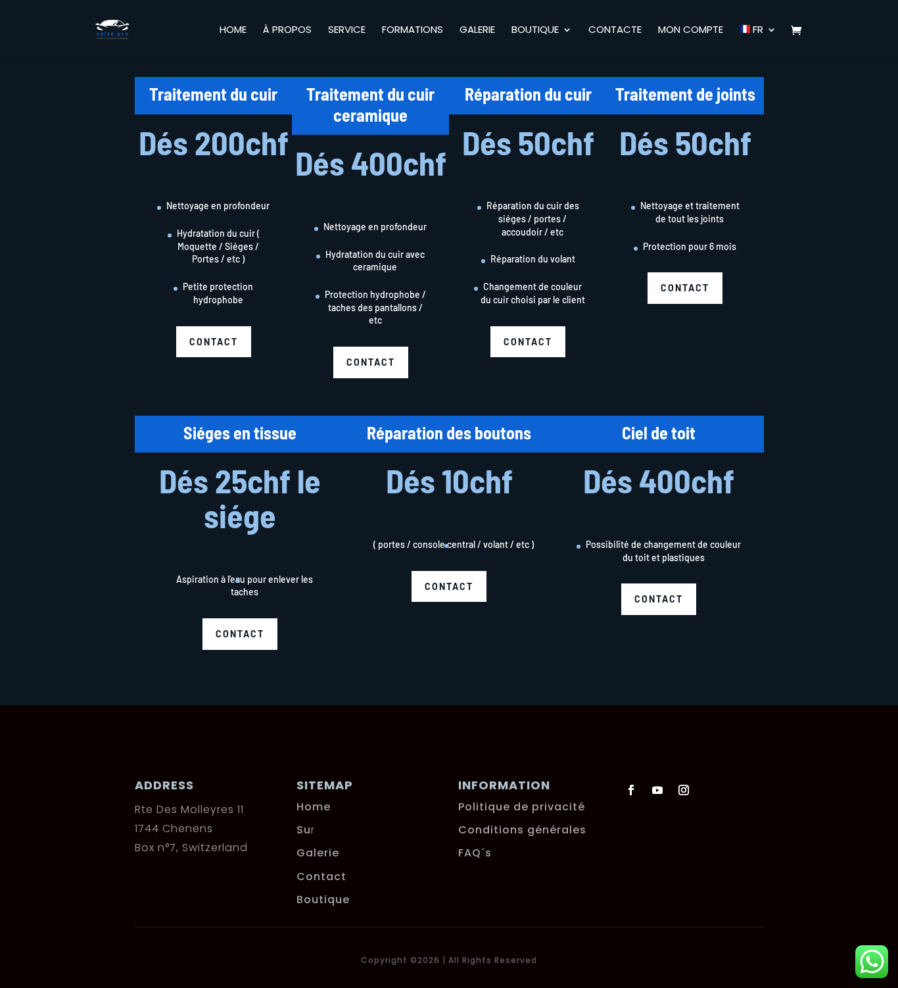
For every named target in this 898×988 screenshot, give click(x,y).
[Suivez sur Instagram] (683, 790)
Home (233, 30)
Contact (213, 341)
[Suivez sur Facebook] (631, 790)
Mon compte (690, 30)
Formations (412, 30)
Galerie (477, 30)
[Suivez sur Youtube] (657, 790)
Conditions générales (522, 829)
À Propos (287, 30)
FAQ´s (475, 852)
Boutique (535, 30)
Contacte (615, 30)
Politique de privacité (521, 806)
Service (347, 30)
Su (303, 829)
